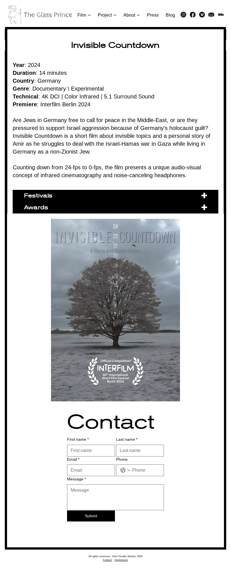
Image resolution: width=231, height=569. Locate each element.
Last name (126, 439)
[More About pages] (138, 15)
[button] (211, 14)
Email (73, 459)
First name (78, 439)
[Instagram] (183, 14)
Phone (122, 459)
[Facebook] (193, 14)
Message (76, 479)
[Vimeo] (202, 14)
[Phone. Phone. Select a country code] (125, 470)
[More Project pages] (115, 15)
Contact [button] (107, 560)
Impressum (121, 560)
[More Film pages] (89, 15)
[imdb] (221, 14)
